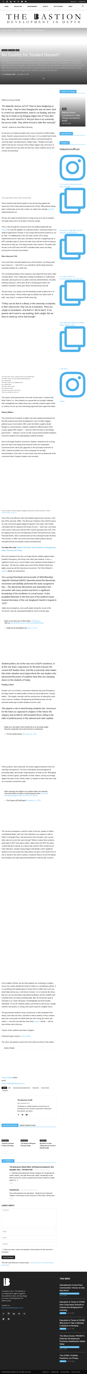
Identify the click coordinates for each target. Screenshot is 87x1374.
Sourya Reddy (7, 1077)
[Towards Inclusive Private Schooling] (10, 1136)
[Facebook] (3, 1)
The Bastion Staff (9, 74)
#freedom (44, 793)
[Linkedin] (10, 1)
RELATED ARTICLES (10, 1125)
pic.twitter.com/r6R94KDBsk (33, 623)
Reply (11, 1183)
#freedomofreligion (11, 795)
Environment (32, 6)
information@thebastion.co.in (12, 1308)
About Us (73, 1)
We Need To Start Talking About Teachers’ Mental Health (48, 1146)
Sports (45, 6)
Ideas (70, 6)
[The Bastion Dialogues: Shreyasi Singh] (29, 1136)
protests (5, 1090)
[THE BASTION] (43, 19)
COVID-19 (43, 1140)
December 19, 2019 (33, 800)
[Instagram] (7, 1)
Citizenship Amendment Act (21, 1088)
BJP (9, 1088)
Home (6, 6)
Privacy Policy (65, 1372)
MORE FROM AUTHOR (28, 1125)
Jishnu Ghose (26, 1036)
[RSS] (18, 1)
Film (64, 109)
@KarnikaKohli (16, 623)
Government (45, 1088)
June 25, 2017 (32, 628)
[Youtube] (25, 1)
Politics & (11, 30)
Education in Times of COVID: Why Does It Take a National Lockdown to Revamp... (72, 1323)
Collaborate (81, 1)
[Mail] (14, 1)
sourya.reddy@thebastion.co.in (13, 1083)
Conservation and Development (69, 1293)
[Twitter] (22, 1)
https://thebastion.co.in (23, 1103)
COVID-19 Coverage (68, 91)
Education (18, 6)
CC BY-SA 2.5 (13, 512)
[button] (82, 6)
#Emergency (35, 621)
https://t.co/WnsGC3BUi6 (28, 795)
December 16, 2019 (29, 734)
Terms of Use (75, 1372)
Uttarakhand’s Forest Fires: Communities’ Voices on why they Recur (72, 1288)
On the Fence (58, 6)
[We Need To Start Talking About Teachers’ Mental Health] (48, 1136)
